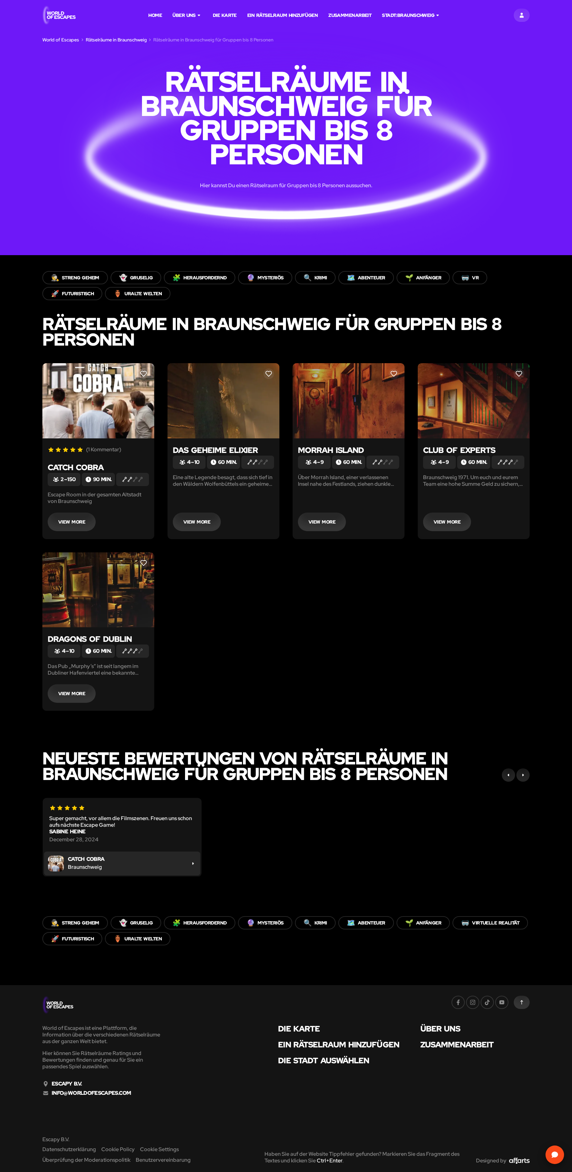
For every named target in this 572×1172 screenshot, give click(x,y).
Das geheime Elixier (215, 450)
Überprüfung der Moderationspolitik (86, 1159)
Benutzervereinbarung (163, 1159)
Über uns (184, 15)
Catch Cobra (76, 467)
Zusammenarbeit (349, 15)
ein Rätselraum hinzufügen (282, 15)
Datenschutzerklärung (69, 1149)
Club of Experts (459, 450)
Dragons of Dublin (90, 639)
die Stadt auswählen (323, 1061)
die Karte (225, 15)
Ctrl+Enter (329, 1160)
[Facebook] (458, 1002)
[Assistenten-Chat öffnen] (555, 1154)
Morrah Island (331, 450)
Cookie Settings (159, 1149)
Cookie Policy (118, 1149)
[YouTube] (501, 1002)
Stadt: (408, 15)
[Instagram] (472, 1002)
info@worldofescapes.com (91, 1093)
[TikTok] (487, 1002)
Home (155, 15)
